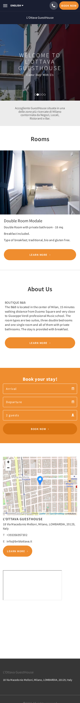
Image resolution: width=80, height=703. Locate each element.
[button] (6, 183)
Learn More (39, 255)
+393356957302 (17, 535)
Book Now (38, 429)
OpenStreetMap (56, 513)
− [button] (8, 467)
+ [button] (8, 462)
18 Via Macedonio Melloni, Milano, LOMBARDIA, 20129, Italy (37, 680)
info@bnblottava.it (19, 541)
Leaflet (42, 513)
